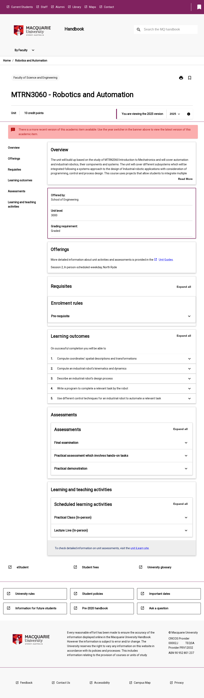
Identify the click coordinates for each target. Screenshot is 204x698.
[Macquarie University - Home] (32, 31)
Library (77, 7)
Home (7, 60)
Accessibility (102, 682)
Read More (185, 179)
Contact (109, 7)
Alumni (60, 7)
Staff (44, 7)
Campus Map (142, 682)
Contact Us (63, 682)
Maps (92, 7)
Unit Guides (166, 259)
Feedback (26, 682)
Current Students (22, 7)
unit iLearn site (139, 548)
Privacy (179, 682)
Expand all (184, 286)
